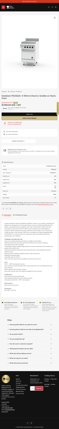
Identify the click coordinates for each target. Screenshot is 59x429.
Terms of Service (21, 389)
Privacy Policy (20, 393)
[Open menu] (3, 7)
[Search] (49, 7)
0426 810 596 (9, 408)
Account (18, 383)
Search (18, 379)
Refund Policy (20, 391)
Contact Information (22, 385)
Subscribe (39, 388)
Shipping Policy (20, 387)
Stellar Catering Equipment (26, 427)
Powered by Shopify (38, 427)
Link (55, 197)
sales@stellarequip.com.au (45, 204)
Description (7, 215)
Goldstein (4, 91)
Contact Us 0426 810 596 (14, 124)
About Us (18, 381)
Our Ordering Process (20, 215)
